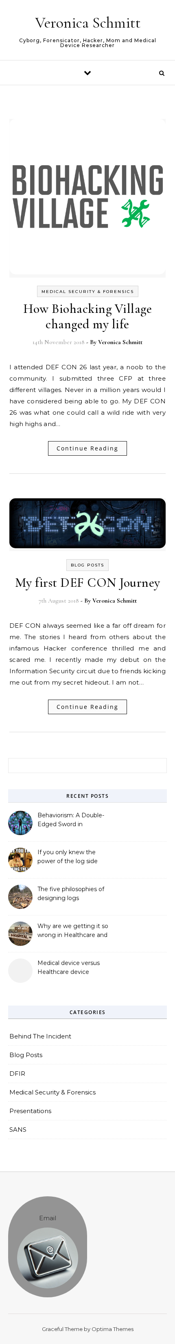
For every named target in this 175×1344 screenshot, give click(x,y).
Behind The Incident (40, 1036)
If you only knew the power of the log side (67, 857)
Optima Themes (112, 1329)
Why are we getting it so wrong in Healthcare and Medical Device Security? (73, 931)
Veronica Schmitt (88, 22)
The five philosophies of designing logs (70, 893)
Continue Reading (87, 448)
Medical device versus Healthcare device (68, 967)
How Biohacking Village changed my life (87, 316)
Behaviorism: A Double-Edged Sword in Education (70, 820)
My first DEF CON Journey (87, 582)
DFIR (17, 1073)
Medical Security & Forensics (88, 291)
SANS (17, 1129)
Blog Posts (87, 565)
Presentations (30, 1111)
